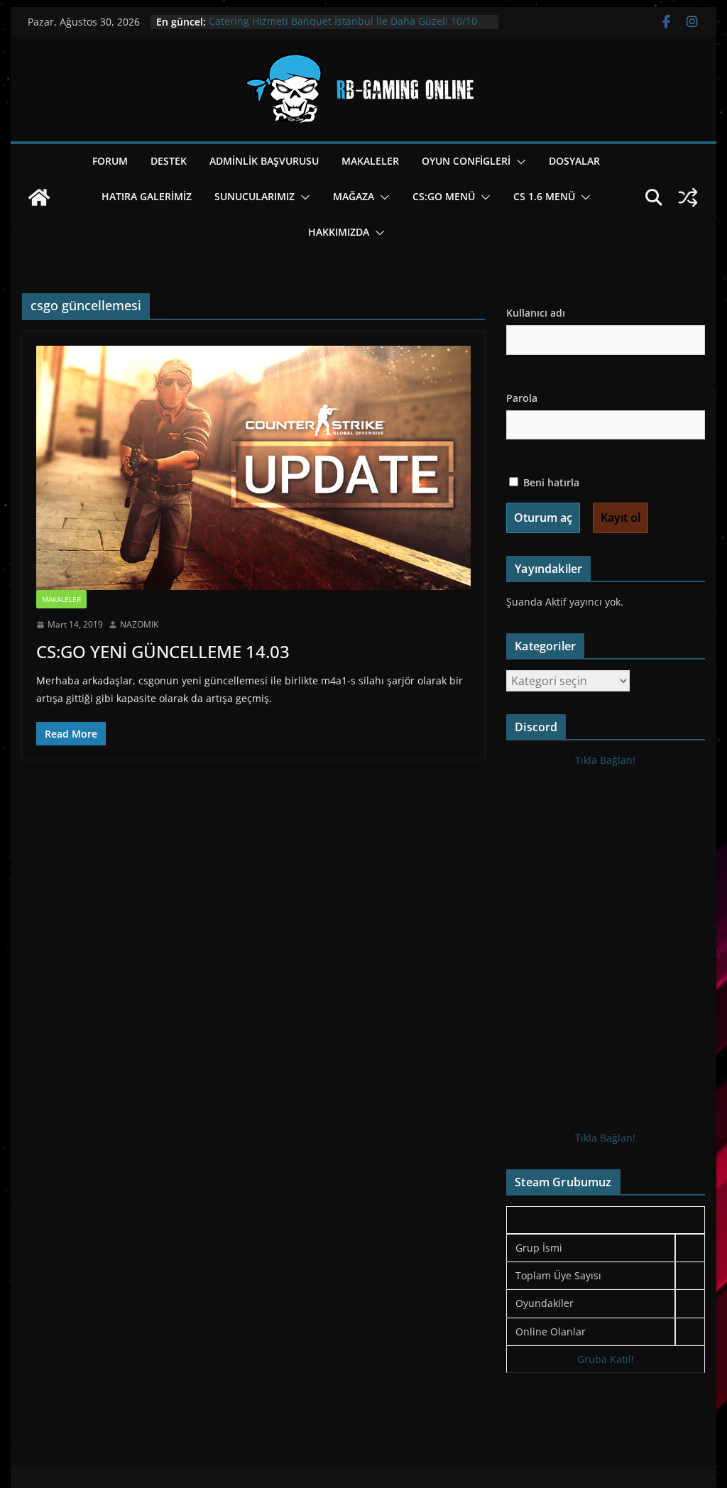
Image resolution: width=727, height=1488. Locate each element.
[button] (518, 162)
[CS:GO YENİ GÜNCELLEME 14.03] (253, 468)
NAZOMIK (139, 624)
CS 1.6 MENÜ (544, 196)
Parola (521, 398)
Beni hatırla (549, 482)
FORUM (110, 161)
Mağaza (353, 196)
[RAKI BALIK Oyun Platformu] (39, 197)
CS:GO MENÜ (443, 196)
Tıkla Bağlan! (605, 760)
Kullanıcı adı (535, 312)
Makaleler (370, 161)
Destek (169, 161)
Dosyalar (574, 161)
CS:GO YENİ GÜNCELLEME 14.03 (163, 651)
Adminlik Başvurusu (264, 161)
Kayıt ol (620, 517)
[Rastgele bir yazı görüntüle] (688, 197)
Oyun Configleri (466, 161)
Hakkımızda (338, 232)
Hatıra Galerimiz (147, 196)
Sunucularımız (254, 196)
